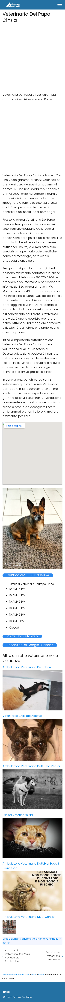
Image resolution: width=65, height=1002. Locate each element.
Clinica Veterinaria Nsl (18, 815)
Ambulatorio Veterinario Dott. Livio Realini (31, 766)
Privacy (17, 997)
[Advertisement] (32, 56)
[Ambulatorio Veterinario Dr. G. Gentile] (32, 927)
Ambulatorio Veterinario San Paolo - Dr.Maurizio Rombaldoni (17, 956)
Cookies (7, 997)
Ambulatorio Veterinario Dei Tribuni (27, 667)
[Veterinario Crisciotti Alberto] (32, 740)
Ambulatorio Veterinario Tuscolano (53, 956)
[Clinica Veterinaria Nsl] (32, 838)
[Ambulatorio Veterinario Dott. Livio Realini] (32, 789)
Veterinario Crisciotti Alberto (22, 716)
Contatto (27, 997)
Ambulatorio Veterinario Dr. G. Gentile (29, 917)
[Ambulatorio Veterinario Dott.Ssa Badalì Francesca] (32, 891)
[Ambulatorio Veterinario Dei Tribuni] (32, 690)
